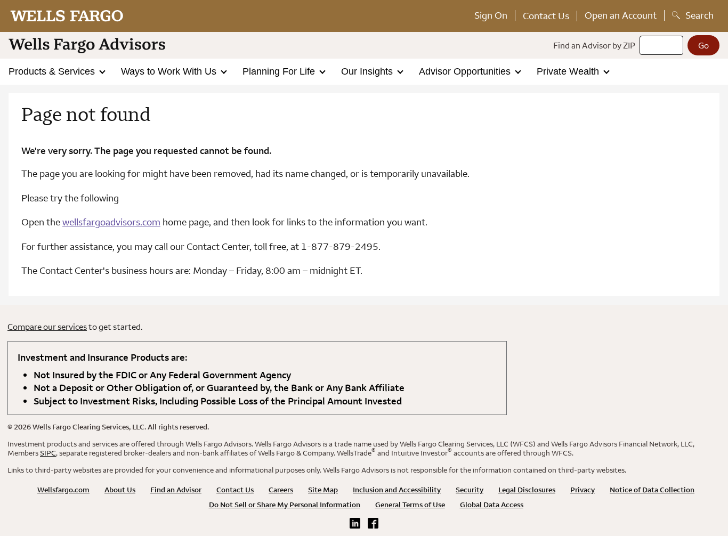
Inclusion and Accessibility (397, 489)
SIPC (48, 453)
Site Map (323, 489)
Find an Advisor (175, 489)
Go (703, 45)
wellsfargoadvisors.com (111, 222)
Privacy (582, 489)
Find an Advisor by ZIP (594, 45)
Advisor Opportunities (466, 71)
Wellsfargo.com (63, 489)
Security (469, 489)
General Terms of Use (410, 504)
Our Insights (368, 71)
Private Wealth (569, 71)
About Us (119, 489)
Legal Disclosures (526, 489)
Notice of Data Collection (652, 489)
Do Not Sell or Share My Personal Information (284, 504)
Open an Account (621, 15)
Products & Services (53, 71)
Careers (281, 489)
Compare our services (47, 326)
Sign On (490, 15)
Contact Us (546, 16)
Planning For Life (280, 71)
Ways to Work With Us (170, 71)
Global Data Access (491, 504)
